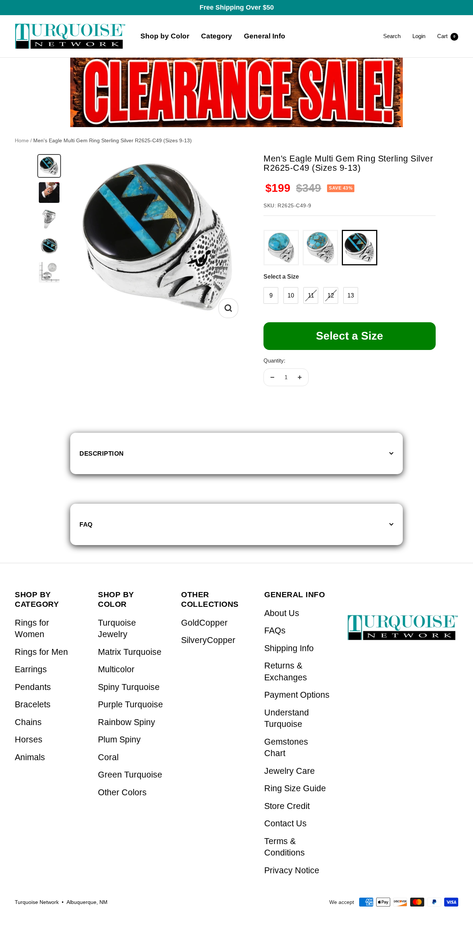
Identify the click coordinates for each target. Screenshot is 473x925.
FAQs (275, 630)
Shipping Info (289, 648)
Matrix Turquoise (129, 652)
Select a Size (281, 276)
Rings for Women (32, 628)
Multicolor (116, 669)
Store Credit (287, 806)
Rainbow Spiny (126, 722)
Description (101, 453)
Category (216, 36)
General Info (264, 36)
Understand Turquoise (286, 718)
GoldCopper (204, 623)
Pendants (33, 687)
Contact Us (285, 823)
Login (418, 36)
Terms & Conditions (284, 847)
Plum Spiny (119, 739)
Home (22, 140)
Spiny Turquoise (129, 687)
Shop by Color (164, 36)
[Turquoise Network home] (402, 621)
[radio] (281, 247)
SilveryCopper (208, 640)
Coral (108, 757)
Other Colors (122, 792)
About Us (281, 613)
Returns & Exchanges (285, 671)
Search (392, 36)
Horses (28, 739)
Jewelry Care (289, 771)
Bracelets (33, 704)
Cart (446, 36)
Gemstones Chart (286, 747)
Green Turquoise (130, 774)
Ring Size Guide (295, 788)
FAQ (86, 524)
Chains (28, 722)
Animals (30, 757)
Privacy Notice (291, 870)
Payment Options (297, 695)
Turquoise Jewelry (117, 628)
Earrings (31, 669)
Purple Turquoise (130, 704)
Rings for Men (41, 652)
